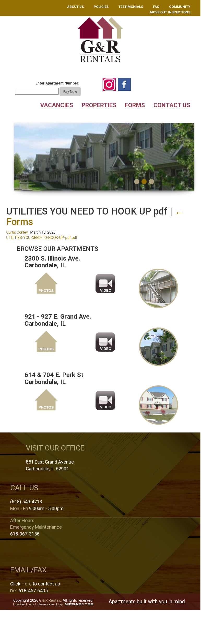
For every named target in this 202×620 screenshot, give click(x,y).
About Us (75, 7)
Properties (99, 105)
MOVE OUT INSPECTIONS (170, 12)
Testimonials (130, 7)
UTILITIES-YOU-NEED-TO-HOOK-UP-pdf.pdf (42, 237)
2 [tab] (144, 181)
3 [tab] (151, 181)
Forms (135, 105)
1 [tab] (136, 181)
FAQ (156, 7)
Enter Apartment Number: (57, 83)
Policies (101, 7)
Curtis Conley (17, 232)
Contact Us (171, 105)
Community (179, 7)
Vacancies (56, 105)
